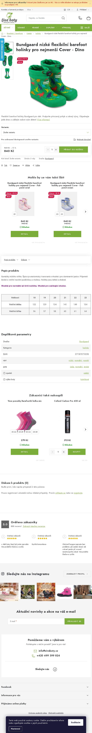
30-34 (28, 432)
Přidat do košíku (73, 149)
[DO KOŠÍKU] (77, 452)
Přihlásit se (74, 621)
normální (78, 360)
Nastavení (15, 728)
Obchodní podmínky (56, 713)
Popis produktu (9, 260)
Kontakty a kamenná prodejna (12, 9)
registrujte (78, 493)
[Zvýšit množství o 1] (56, 150)
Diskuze (24, 260)
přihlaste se (60, 493)
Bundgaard (49, 158)
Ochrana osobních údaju (38, 713)
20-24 (14, 432)
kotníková (85, 379)
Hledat (63, 18)
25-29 (21, 432)
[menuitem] (8, 27)
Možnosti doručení (84, 139)
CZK (69, 9)
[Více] (85, 27)
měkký (86, 373)
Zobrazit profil (76, 574)
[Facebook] (55, 669)
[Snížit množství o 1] (48, 150)
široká (86, 366)
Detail (24, 234)
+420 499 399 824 (81, 18)
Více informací (43, 119)
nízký (71, 360)
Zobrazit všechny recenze (34, 526)
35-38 (35, 432)
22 (62, 214)
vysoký (86, 360)
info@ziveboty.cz (48, 651)
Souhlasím (75, 722)
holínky (86, 347)
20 (15, 214)
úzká (72, 366)
